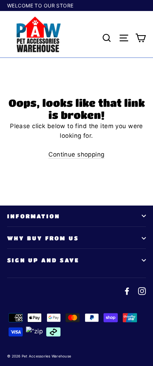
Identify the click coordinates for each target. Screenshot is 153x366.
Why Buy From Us (43, 238)
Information (33, 216)
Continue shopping (76, 154)
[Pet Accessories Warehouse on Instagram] (142, 290)
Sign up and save (43, 260)
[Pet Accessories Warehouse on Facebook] (127, 290)
